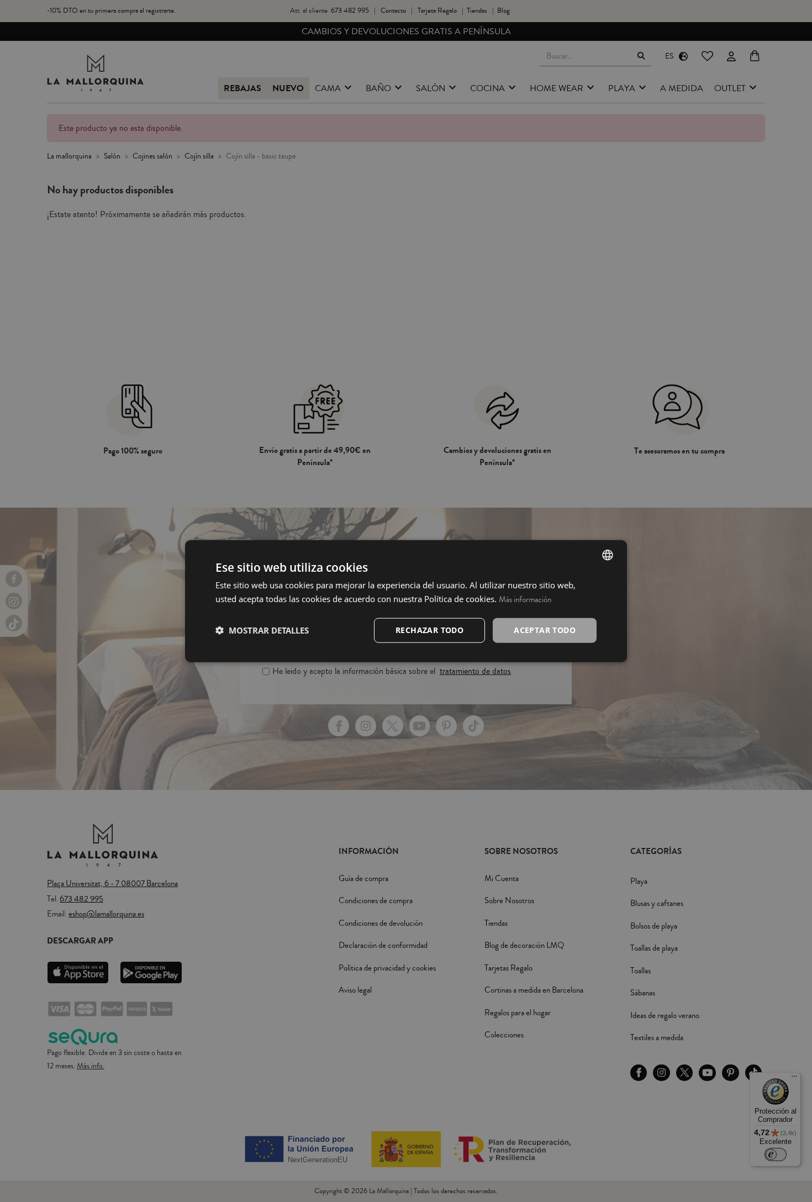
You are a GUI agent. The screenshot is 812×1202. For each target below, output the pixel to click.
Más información (525, 599)
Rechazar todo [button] (429, 630)
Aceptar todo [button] (545, 630)
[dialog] (406, 601)
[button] (262, 630)
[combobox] (607, 555)
